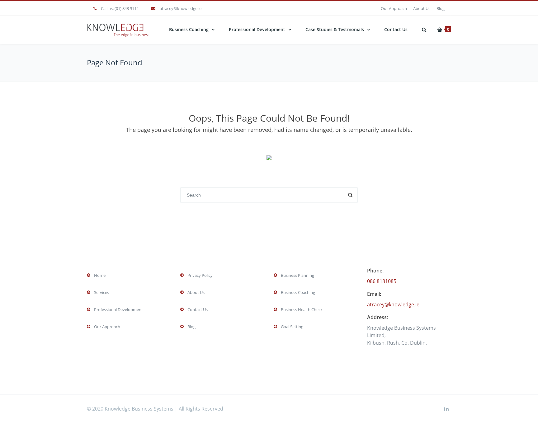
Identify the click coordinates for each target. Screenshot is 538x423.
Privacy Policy (200, 275)
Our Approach (394, 8)
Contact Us (396, 29)
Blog (441, 8)
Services (101, 292)
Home (100, 275)
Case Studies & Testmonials (334, 29)
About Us (421, 8)
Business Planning (297, 275)
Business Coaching (189, 29)
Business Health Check (302, 309)
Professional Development (257, 29)
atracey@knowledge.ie (180, 8)
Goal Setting (292, 326)
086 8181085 (381, 281)
